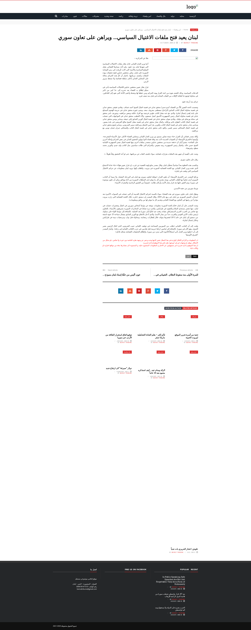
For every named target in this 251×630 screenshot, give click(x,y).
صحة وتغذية (108, 16)
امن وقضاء (147, 16)
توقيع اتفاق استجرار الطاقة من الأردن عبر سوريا (118, 336)
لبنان (188, 256)
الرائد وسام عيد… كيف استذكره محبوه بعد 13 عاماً (151, 371)
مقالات (84, 16)
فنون (75, 16)
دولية (173, 16)
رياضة (121, 16)
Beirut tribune (191, 43)
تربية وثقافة (133, 16)
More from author (173, 308)
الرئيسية (192, 16)
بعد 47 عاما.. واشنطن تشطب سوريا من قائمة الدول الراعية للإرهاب (174, 23)
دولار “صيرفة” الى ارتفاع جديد (119, 368)
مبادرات (65, 16)
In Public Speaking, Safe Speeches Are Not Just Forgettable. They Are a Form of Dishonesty (156, 20)
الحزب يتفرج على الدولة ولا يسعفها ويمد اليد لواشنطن (170, 608)
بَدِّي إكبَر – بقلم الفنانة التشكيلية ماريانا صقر (151, 336)
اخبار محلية (127, 317)
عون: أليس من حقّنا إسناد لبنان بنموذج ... (121, 274)
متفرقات (95, 16)
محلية (182, 16)
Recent (194, 569)
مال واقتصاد (161, 16)
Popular (184, 569)
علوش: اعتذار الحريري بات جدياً (184, 548)
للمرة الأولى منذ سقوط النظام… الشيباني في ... (175, 274)
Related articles (190, 308)
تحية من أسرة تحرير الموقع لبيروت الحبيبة (186, 336)
